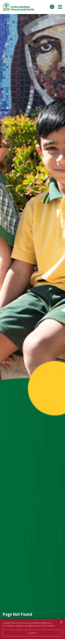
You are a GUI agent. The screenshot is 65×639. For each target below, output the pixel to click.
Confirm (32, 633)
